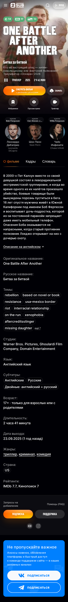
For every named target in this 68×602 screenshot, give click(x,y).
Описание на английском (22, 246)
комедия (44, 454)
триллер (10, 454)
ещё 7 (38, 328)
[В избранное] (13, 104)
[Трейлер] (55, 104)
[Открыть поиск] (47, 5)
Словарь (48, 161)
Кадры (31, 161)
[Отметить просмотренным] (34, 104)
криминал (27, 454)
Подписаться (38, 575)
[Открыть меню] (5, 5)
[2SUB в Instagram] (38, 526)
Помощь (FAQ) (56, 504)
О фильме (11, 161)
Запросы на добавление (10, 504)
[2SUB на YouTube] (29, 526)
